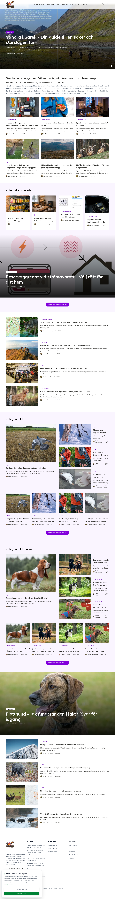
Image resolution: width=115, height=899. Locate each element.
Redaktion (52, 841)
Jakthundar (64, 4)
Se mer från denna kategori (56, 304)
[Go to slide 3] (111, 66)
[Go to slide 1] (108, 66)
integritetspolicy (8, 885)
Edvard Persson (10, 53)
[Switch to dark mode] (107, 4)
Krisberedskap (51, 4)
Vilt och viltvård (74, 4)
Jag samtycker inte (21, 889)
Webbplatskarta (58, 888)
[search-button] (103, 4)
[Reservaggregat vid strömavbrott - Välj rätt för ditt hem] (57, 266)
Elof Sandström (52, 851)
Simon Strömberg (11, 286)
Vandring (84, 4)
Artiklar (30, 841)
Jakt (58, 4)
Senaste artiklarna (39, 4)
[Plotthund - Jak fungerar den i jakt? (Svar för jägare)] (57, 703)
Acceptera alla (21, 893)
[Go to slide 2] (109, 66)
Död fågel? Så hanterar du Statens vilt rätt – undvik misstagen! (35, 853)
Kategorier (73, 841)
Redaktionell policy (47, 888)
